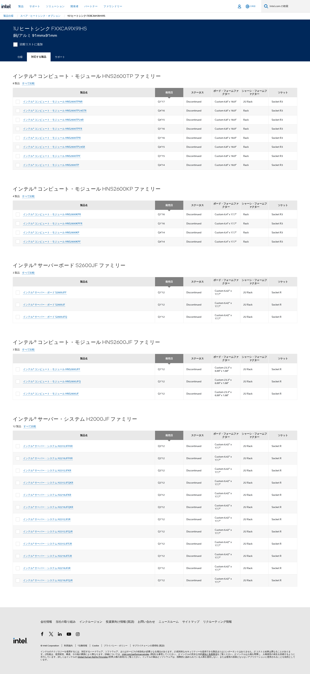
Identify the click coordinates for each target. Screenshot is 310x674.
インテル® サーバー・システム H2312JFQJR (48, 531)
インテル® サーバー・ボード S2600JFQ (45, 316)
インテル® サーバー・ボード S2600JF (44, 304)
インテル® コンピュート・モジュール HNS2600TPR (52, 137)
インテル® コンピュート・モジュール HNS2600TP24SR (54, 146)
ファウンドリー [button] (113, 6)
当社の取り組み (66, 622)
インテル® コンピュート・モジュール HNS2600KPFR (52, 223)
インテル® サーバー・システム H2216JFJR (47, 568)
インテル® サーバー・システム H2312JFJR (47, 519)
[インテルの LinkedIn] (60, 634)
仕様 (20, 57)
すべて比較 (28, 83)
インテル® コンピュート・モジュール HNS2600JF (51, 393)
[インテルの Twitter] (51, 634)
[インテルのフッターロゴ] (20, 640)
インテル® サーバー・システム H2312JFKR (47, 470)
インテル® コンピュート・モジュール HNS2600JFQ (52, 381)
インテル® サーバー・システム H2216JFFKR (48, 458)
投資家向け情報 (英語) (120, 622)
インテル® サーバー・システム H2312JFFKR (48, 446)
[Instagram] (78, 634)
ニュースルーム (169, 622)
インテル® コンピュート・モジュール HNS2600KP (51, 232)
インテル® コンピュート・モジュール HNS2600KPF (52, 241)
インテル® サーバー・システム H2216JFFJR (47, 556)
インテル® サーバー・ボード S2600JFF (45, 292)
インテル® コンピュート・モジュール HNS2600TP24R (53, 119)
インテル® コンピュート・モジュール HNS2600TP (51, 165)
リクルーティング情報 (217, 622)
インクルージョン (90, 622)
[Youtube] (69, 634)
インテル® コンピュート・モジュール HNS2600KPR (52, 214)
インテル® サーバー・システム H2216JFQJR (48, 580)
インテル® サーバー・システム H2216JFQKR (48, 507)
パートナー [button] (91, 6)
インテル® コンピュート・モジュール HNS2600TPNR (53, 101)
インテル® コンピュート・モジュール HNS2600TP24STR (54, 110)
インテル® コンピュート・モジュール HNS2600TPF (52, 156)
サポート (60, 57)
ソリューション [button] (55, 6)
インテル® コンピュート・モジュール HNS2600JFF (51, 369)
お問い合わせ (146, 622)
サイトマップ (190, 622)
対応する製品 (38, 57)
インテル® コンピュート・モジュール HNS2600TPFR (52, 128)
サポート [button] (34, 6)
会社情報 (46, 622)
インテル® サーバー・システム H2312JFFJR (47, 543)
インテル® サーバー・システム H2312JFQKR (48, 482)
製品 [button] (21, 6)
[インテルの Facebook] (42, 634)
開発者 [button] (75, 6)
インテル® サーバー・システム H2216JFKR (47, 494)
